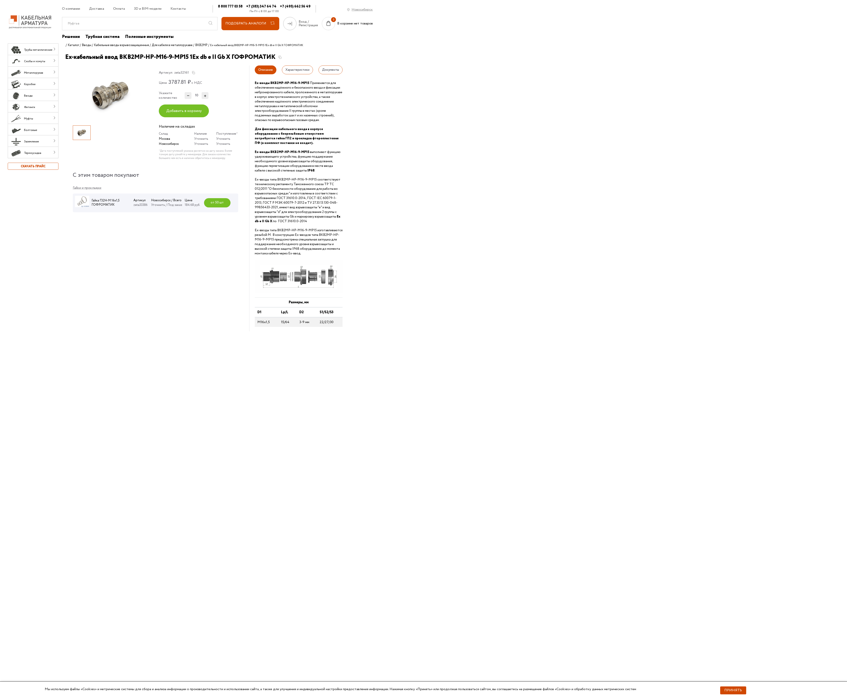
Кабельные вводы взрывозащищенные (121, 45)
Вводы (86, 45)
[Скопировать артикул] (193, 73)
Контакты (178, 9)
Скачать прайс (33, 166)
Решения (71, 37)
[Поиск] (210, 23)
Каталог (73, 45)
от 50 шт (217, 202)
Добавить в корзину (184, 111)
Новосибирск (362, 9)
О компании (71, 9)
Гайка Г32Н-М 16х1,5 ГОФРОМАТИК (106, 203)
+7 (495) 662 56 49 (295, 6)
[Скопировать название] (280, 57)
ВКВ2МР (201, 45)
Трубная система (102, 37)
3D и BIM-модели (147, 9)
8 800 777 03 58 (230, 6)
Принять (733, 690)
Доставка (96, 9)
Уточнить (201, 138)
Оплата (119, 9)
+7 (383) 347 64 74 (261, 6)
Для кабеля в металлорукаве (172, 45)
